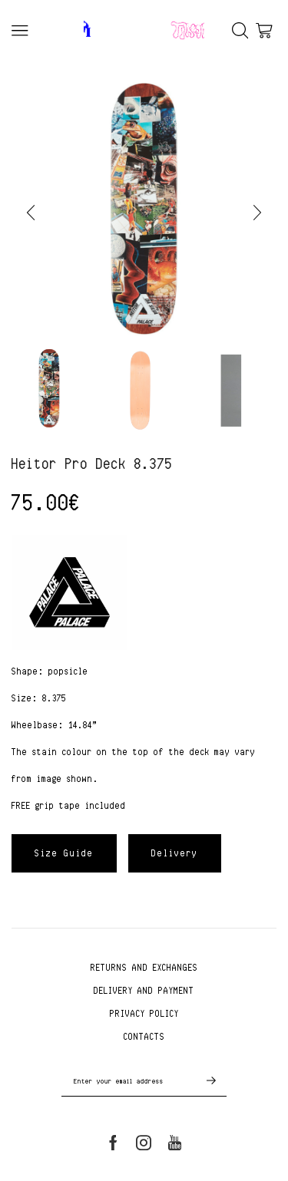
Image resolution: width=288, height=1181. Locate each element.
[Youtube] (175, 1142)
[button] (31, 213)
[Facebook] (113, 1142)
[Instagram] (143, 1142)
